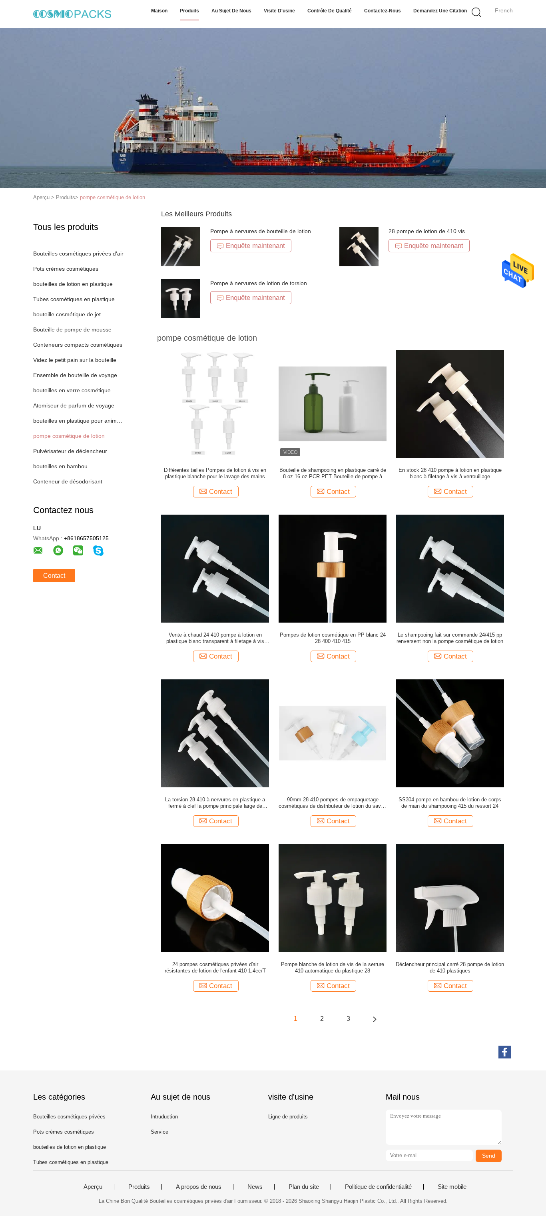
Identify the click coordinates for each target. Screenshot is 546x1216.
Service (159, 1132)
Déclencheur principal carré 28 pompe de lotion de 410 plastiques (450, 967)
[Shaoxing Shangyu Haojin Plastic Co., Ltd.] (72, 14)
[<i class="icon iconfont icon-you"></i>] (374, 1019)
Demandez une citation (440, 11)
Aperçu (93, 1187)
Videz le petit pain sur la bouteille (74, 360)
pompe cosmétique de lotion (112, 197)
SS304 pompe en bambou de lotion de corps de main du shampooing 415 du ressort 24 (450, 803)
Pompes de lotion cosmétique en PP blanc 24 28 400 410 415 (333, 638)
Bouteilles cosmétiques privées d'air (78, 253)
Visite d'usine (279, 11)
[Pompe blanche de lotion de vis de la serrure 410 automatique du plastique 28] (333, 898)
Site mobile (452, 1187)
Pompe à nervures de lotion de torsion (258, 283)
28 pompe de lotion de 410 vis (427, 231)
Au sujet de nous (231, 11)
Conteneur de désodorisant (67, 481)
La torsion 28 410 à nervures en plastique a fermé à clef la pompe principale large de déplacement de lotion (215, 803)
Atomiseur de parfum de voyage (73, 405)
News (255, 1187)
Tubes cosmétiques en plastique (74, 299)
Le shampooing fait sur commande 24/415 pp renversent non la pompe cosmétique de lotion (450, 638)
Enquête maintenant (255, 246)
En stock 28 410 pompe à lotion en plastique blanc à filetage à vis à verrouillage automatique (450, 473)
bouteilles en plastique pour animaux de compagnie (78, 420)
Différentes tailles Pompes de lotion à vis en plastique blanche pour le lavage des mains (215, 473)
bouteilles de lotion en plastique (73, 284)
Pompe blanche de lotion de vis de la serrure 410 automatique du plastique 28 (332, 967)
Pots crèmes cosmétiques (65, 269)
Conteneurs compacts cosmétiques (77, 344)
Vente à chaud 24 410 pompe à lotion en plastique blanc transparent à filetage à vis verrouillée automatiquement (215, 638)
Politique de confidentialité (378, 1187)
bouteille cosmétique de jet (67, 314)
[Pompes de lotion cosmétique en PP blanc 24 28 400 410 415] (333, 568)
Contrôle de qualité (329, 11)
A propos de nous (198, 1187)
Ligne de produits (288, 1117)
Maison (159, 11)
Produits (189, 11)
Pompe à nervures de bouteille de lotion (260, 231)
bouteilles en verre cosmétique (72, 390)
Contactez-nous (382, 11)
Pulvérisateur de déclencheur (70, 451)
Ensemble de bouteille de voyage (75, 375)
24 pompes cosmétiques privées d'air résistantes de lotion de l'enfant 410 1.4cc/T (215, 967)
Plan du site (304, 1187)
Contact (54, 575)
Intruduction (164, 1117)
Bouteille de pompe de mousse (72, 329)
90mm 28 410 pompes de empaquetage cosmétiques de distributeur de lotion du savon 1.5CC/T (333, 803)
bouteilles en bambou (60, 466)
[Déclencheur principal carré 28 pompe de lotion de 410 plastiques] (450, 898)
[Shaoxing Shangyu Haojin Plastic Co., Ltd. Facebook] (504, 1052)
